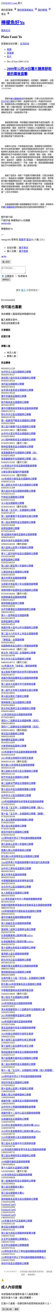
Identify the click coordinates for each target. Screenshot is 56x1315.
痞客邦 (22, 239)
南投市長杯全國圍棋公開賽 (15, 540)
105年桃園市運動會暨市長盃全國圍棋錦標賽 (23, 1149)
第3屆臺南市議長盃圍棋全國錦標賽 (19, 534)
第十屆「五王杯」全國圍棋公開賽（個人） (23, 807)
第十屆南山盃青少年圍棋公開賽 (17, 1088)
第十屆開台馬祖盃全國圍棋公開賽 (18, 947)
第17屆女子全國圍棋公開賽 (15, 997)
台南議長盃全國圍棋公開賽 (15, 1119)
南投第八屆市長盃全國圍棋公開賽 (18, 378)
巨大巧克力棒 (6, 101)
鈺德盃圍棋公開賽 (10, 528)
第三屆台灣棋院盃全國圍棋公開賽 (18, 1155)
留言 (28, 239)
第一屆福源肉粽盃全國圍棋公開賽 (18, 1181)
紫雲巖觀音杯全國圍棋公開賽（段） (19, 452)
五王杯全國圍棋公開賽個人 (15, 1239)
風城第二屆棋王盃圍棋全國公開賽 (18, 929)
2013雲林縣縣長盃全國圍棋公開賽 (18, 439)
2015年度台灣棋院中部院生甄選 (17, 758)
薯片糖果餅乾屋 (17, 99)
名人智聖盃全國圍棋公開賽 (15, 893)
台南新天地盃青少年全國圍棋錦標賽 (19, 584)
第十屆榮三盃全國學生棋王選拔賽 (18, 1040)
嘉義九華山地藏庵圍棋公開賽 (16, 850)
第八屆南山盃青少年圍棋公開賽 (17, 547)
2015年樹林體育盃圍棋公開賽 (16, 1015)
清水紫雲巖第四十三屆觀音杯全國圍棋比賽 (23, 1009)
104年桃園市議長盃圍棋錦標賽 (16, 1021)
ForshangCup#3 (8, 1215)
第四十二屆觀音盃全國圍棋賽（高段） (20, 720)
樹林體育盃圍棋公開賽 (12, 740)
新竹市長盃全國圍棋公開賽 (15, 777)
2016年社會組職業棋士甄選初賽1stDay (20, 1125)
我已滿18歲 (7, 1309)
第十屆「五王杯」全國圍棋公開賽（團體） (23, 813)
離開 (16, 1309)
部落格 (10, 53)
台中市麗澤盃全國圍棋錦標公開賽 (18, 609)
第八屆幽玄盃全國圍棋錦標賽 (16, 923)
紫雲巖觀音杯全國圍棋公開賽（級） (19, 459)
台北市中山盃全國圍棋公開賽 (16, 887)
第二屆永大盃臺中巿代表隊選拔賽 (18, 684)
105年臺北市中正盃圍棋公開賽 (16, 1221)
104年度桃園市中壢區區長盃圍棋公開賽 (21, 911)
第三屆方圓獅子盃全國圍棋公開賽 (18, 426)
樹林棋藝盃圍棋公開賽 (12, 603)
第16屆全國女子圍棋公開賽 (15, 696)
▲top (3, 256)
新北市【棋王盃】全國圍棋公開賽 (18, 653)
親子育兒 (23, 247)
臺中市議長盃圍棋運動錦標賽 (16, 917)
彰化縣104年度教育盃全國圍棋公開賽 (20, 856)
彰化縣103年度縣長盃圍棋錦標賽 (17, 765)
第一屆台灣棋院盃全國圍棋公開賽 (18, 522)
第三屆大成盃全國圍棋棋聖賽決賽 (18, 1233)
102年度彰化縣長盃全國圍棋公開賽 (19, 479)
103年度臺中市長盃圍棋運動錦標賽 (19, 752)
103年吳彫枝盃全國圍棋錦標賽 (16, 714)
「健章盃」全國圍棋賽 (12, 640)
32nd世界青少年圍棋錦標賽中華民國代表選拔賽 (25, 862)
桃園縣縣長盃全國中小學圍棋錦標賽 (19, 646)
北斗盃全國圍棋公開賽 (12, 503)
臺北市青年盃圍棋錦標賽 (13, 578)
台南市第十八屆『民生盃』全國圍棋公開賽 (23, 978)
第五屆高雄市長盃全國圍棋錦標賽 (18, 1027)
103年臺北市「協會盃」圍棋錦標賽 (19, 666)
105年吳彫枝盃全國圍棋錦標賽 (16, 1174)
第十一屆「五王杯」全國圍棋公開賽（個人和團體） (27, 1070)
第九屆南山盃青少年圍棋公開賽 (17, 844)
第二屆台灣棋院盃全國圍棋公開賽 (18, 1064)
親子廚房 (23, 251)
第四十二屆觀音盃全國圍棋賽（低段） (20, 726)
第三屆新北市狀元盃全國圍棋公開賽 (19, 771)
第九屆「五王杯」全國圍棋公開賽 (18, 510)
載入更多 (6, 262)
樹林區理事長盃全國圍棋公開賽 (17, 446)
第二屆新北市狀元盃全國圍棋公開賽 (19, 485)
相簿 (9, 49)
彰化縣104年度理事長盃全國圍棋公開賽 (21, 984)
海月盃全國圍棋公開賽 (12, 384)
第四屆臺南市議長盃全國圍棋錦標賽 (19, 1052)
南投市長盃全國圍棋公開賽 (15, 1082)
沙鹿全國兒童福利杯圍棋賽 (15, 472)
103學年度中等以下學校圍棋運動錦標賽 (21, 838)
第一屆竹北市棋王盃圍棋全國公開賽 (19, 690)
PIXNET (13, 1271)
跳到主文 (5, 30)
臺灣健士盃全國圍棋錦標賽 (15, 954)
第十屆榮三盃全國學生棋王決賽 (17, 1046)
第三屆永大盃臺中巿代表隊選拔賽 (18, 1143)
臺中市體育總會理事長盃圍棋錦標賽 (19, 408)
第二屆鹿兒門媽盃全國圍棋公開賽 (18, 783)
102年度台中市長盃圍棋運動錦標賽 (19, 466)
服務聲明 (31, 1275)
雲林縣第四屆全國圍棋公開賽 (16, 972)
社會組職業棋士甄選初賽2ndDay (17, 941)
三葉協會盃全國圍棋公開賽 (15, 572)
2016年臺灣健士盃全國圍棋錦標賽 (18, 1137)
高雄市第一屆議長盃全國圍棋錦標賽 (19, 1101)
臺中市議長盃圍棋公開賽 (13, 396)
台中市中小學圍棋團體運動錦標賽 (18, 1107)
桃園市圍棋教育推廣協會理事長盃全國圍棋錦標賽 (26, 905)
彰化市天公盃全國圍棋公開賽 (16, 414)
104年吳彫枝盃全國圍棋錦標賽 (16, 1003)
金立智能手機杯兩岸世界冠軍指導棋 (19, 672)
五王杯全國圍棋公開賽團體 (15, 1245)
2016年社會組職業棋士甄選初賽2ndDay (21, 1131)
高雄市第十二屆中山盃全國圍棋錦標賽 (20, 1113)
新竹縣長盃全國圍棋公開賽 (15, 402)
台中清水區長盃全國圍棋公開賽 (17, 390)
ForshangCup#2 (8, 1209)
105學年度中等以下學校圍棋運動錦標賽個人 (23, 1257)
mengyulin (6, 223)
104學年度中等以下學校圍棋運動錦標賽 (21, 1076)
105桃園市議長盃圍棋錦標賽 (15, 1161)
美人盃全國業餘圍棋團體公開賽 (17, 820)
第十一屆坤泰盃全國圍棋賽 (15, 615)
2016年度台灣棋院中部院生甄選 (17, 1034)
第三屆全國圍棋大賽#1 (12, 1187)
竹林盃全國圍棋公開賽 (12, 497)
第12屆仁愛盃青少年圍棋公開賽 (17, 566)
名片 (9, 56)
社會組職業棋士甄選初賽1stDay (17, 935)
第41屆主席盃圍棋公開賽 (13, 826)
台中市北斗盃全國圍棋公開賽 (16, 372)
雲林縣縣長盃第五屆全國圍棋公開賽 (19, 1199)
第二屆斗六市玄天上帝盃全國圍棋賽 (19, 633)
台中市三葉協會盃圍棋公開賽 (16, 868)
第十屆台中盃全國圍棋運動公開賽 (18, 789)
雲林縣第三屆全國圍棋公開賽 (16, 702)
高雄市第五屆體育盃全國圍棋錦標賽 (19, 966)
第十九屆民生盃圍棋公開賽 (15, 1168)
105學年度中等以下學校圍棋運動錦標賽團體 (23, 1251)
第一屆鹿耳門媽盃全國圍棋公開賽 (18, 420)
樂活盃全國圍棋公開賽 (12, 733)
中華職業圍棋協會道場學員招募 (17, 880)
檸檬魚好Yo (13, 22)
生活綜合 (24, 43)
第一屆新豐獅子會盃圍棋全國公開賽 (19, 516)
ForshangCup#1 (8, 1204)
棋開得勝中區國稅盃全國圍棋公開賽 (19, 590)
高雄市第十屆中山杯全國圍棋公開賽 (19, 627)
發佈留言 (6, 280)
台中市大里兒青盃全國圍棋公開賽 (18, 433)
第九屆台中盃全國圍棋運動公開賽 (18, 491)
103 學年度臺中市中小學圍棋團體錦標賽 (21, 899)
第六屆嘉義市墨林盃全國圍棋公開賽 (19, 1058)
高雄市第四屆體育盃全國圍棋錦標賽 (19, 678)
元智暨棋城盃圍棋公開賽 (13, 746)
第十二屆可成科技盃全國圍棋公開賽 (19, 553)
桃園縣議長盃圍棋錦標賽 (13, 597)
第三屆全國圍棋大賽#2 (12, 1193)
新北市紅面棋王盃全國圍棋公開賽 (18, 708)
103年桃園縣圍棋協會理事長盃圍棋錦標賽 (22, 801)
